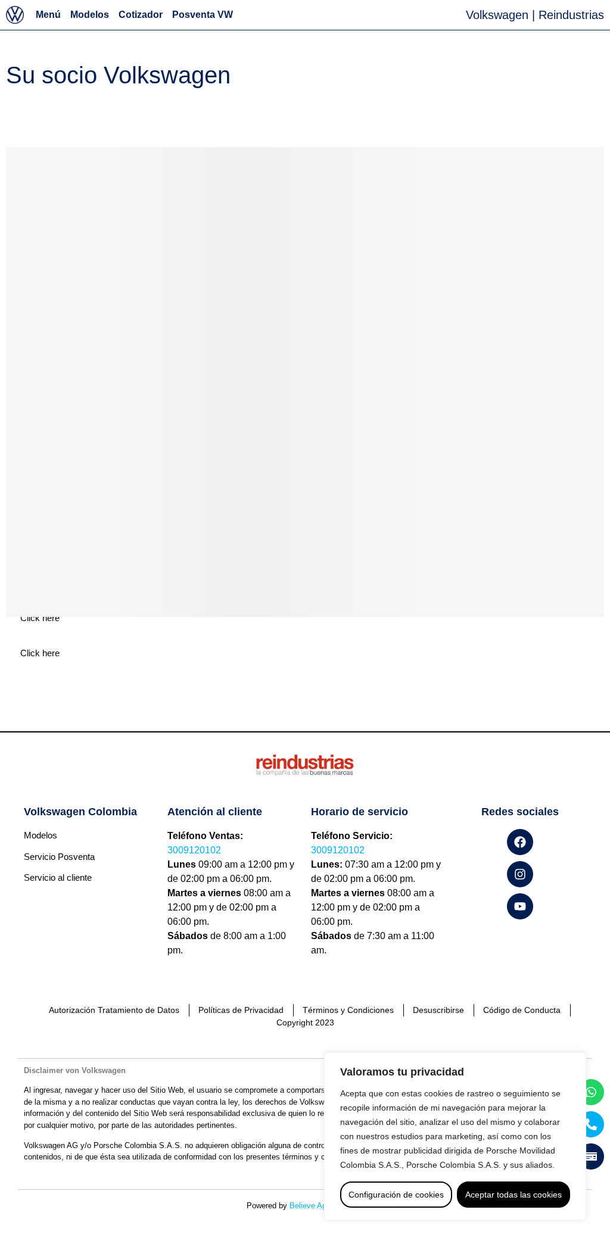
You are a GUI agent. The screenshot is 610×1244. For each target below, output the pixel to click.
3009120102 (194, 850)
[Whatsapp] (591, 1092)
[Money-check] (591, 1156)
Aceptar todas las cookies (513, 1194)
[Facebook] (520, 842)
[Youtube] (520, 906)
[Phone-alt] (591, 1124)
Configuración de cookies (396, 1194)
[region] (455, 1136)
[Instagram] (520, 874)
